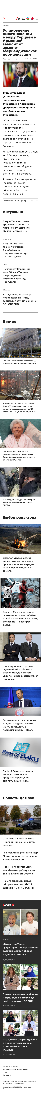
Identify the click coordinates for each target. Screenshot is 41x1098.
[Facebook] (15, 201)
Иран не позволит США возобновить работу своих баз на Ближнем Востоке (19, 870)
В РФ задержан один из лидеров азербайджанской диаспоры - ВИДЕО (19, 502)
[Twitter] (18, 201)
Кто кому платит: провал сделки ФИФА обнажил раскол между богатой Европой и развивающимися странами (20, 672)
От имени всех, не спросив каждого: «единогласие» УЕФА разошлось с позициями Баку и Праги (19, 725)
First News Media (10, 59)
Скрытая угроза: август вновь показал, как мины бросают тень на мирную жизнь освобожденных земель (18, 564)
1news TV (6, 939)
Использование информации (15, 1069)
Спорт (5, 264)
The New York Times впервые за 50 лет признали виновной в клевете (19, 362)
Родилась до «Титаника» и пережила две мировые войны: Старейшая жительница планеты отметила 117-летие (19, 455)
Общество (6, 290)
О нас (5, 1072)
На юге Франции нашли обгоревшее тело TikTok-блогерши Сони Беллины (18, 884)
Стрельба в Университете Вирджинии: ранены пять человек (19, 842)
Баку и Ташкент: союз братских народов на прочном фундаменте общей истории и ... (16, 226)
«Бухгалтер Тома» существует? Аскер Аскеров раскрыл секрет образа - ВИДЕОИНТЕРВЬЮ (20, 949)
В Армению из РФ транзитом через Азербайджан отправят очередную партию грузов (15, 250)
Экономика (7, 239)
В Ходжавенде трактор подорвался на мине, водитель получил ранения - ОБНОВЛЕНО (20, 299)
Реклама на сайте (10, 1067)
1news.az (11, 1083)
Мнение (5, 217)
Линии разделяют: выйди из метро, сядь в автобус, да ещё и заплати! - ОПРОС (20, 997)
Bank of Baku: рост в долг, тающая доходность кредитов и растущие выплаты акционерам (18, 776)
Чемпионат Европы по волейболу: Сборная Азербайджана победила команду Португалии (16, 275)
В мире (6, 25)
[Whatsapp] (21, 201)
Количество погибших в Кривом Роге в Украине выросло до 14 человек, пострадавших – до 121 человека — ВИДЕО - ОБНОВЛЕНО (20, 407)
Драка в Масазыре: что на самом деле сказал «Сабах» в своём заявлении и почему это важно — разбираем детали (20, 618)
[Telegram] (25, 201)
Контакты (7, 1075)
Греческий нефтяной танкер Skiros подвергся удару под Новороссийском (20, 856)
